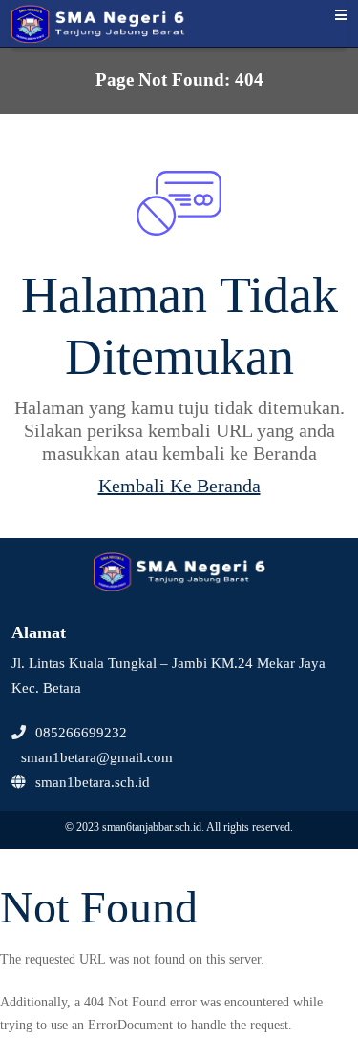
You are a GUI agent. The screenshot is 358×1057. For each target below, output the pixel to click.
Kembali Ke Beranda (179, 485)
